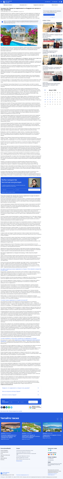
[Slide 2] (52, 17)
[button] (61, 419)
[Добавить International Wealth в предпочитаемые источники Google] (35, 407)
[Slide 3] (54, 17)
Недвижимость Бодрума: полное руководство (52, 435)
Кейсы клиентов (55, 4)
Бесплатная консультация (49, 15)
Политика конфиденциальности (22, 474)
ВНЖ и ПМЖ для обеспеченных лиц (23, 459)
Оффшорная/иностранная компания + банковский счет (26, 454)
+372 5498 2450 (54, 1)
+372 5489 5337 (47, 1)
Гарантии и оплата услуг (5, 455)
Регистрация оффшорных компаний (23, 452)
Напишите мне (33, 402)
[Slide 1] (50, 17)
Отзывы (2, 456)
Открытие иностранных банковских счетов (24, 450)
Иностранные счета (23, 4)
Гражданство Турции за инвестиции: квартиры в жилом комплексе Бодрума (31, 436)
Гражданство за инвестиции (39, 4)
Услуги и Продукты (4, 450)
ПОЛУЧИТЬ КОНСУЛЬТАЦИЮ (34, 189)
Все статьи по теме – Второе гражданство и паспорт (11, 411)
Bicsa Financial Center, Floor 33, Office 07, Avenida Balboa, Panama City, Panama (55, 464)
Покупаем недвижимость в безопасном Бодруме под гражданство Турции (8, 436)
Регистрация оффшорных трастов (23, 456)
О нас (2, 453)
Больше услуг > (19, 460)
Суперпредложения (4, 452)
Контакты (2, 459)
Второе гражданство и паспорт (22, 457)
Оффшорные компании (7, 4)
